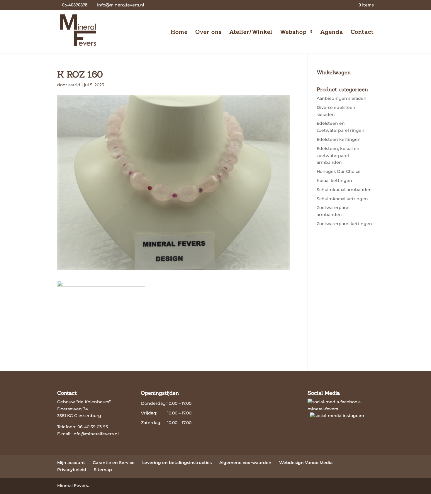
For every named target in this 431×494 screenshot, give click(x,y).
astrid (74, 84)
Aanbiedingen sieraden (341, 98)
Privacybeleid (71, 469)
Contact (362, 32)
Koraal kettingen (334, 180)
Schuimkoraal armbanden (344, 189)
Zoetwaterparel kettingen (344, 223)
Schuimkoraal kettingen (342, 198)
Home (179, 32)
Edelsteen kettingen (339, 139)
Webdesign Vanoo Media (306, 462)
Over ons (208, 32)
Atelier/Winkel (250, 32)
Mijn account (71, 462)
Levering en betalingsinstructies (177, 462)
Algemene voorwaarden (245, 462)
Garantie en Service (114, 462)
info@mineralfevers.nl (95, 433)
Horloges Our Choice (339, 171)
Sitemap (103, 469)
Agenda (331, 32)
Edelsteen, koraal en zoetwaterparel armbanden (338, 155)
